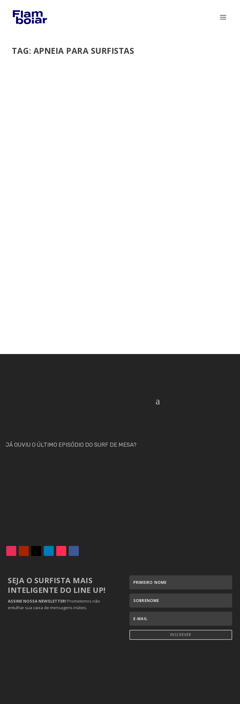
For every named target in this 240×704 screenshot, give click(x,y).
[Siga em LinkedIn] (49, 551)
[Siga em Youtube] (24, 551)
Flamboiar (35, 295)
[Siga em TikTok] (61, 551)
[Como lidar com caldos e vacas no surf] (120, 168)
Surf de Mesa (121, 295)
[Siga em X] (36, 551)
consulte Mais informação (52, 327)
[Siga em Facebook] (74, 551)
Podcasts (100, 295)
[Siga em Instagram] (11, 551)
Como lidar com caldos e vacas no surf (76, 285)
